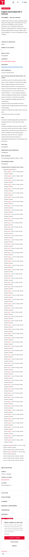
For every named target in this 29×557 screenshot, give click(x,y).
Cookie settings (14, 541)
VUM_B (10, 445)
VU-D (9, 222)
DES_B (10, 451)
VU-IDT (9, 171)
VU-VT (9, 205)
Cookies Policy (4, 551)
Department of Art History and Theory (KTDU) (12, 67)
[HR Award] (3, 554)
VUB (10, 169)
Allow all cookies (14, 537)
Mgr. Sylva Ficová (5, 479)
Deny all (14, 545)
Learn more (6, 533)
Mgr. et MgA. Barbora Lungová (8, 61)
